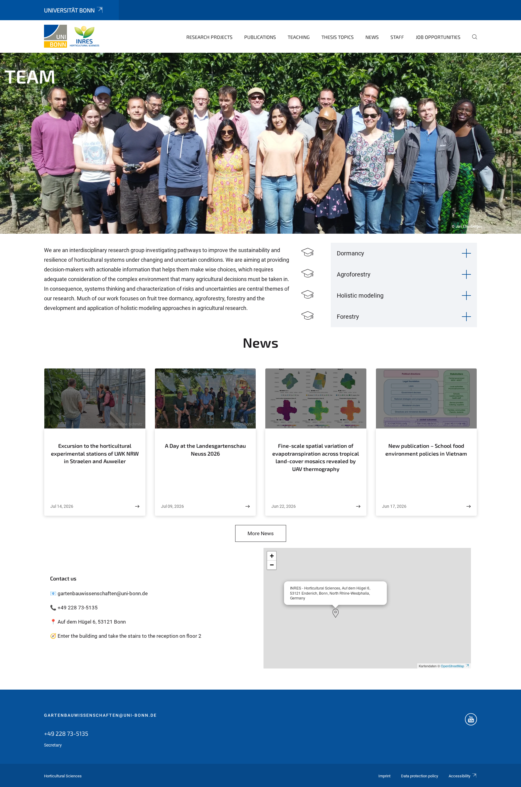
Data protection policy (419, 776)
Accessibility (459, 776)
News (372, 37)
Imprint (384, 776)
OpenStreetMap (452, 665)
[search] (472, 41)
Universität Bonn (69, 10)
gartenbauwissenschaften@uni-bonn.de (100, 715)
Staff (397, 37)
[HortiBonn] (73, 36)
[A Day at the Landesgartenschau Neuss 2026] (247, 506)
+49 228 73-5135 (66, 733)
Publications (260, 37)
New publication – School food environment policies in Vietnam (426, 449)
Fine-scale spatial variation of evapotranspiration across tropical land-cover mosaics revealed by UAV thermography (315, 457)
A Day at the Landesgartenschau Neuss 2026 (205, 449)
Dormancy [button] (350, 253)
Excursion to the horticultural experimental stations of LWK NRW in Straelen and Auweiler (95, 453)
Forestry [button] (348, 316)
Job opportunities (438, 37)
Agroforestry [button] (353, 274)
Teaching (299, 37)
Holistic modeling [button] (360, 295)
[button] (335, 613)
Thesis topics (337, 37)
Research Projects (209, 37)
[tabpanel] (260, 143)
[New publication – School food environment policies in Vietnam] (468, 506)
